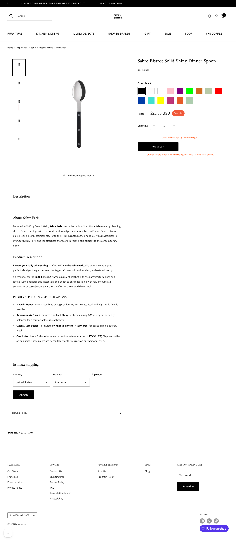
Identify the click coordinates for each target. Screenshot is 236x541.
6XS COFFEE (214, 33)
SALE (167, 33)
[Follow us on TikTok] (216, 521)
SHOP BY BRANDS (119, 33)
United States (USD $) (19, 515)
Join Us (102, 471)
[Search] (12, 16)
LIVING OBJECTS (83, 33)
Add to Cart (158, 146)
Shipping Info (57, 476)
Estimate (23, 395)
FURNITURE (14, 33)
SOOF (188, 33)
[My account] (216, 16)
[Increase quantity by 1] (174, 126)
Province (57, 374)
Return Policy (57, 482)
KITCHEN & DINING (47, 33)
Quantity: (143, 125)
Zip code (97, 374)
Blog (147, 471)
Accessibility (56, 498)
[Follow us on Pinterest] (209, 521)
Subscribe (188, 486)
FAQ (52, 487)
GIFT (148, 33)
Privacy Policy (14, 487)
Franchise (12, 476)
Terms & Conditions (60, 493)
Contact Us (56, 471)
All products (22, 47)
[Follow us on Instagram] (202, 521)
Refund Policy (19, 412)
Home (10, 47)
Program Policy (106, 476)
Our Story (12, 471)
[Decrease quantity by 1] (154, 126)
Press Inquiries (15, 482)
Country (17, 374)
